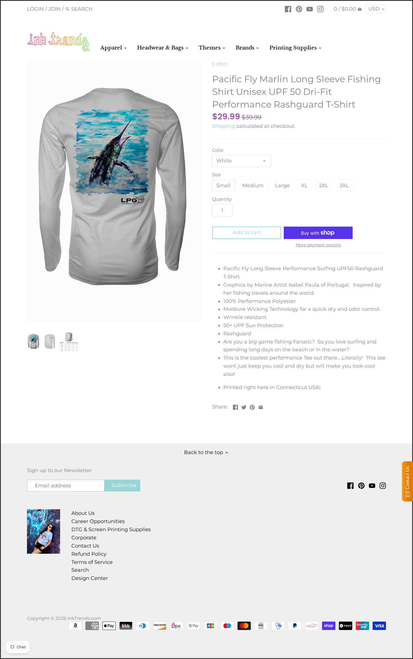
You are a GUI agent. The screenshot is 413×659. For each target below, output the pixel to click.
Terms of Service (92, 562)
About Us (83, 513)
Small (223, 185)
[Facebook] (288, 8)
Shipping (223, 126)
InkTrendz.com (84, 618)
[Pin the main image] (252, 406)
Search (80, 570)
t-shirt (219, 64)
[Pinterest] (299, 8)
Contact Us (85, 546)
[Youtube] (310, 8)
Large (282, 185)
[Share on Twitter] (243, 406)
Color (218, 150)
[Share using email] (260, 406)
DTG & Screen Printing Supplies (111, 529)
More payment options (318, 245)
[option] (33, 342)
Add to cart (247, 232)
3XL (344, 185)
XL (304, 185)
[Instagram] (320, 8)
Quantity (222, 199)
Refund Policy (88, 554)
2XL (323, 185)
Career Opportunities (98, 521)
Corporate (83, 538)
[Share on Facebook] (235, 406)
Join (54, 9)
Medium (253, 185)
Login (35, 9)
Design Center (89, 578)
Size (216, 174)
